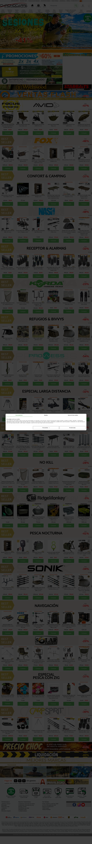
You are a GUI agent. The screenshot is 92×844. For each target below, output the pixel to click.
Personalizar (45, 427)
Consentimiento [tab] (19, 415)
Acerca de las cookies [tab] (73, 415)
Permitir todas (72, 427)
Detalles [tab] (46, 415)
